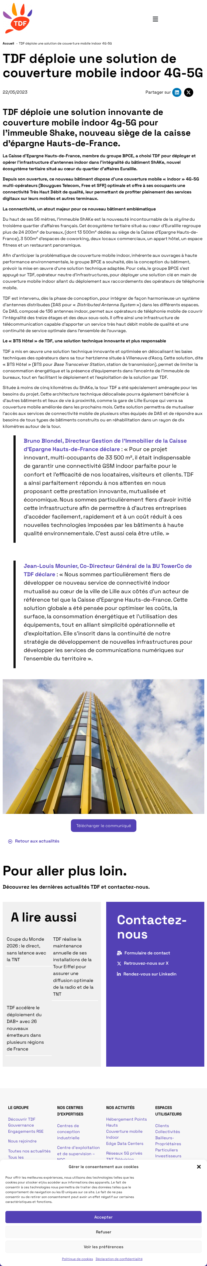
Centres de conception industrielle (68, 1131)
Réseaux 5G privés (124, 1153)
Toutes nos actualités (29, 1151)
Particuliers (166, 1149)
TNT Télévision (120, 1159)
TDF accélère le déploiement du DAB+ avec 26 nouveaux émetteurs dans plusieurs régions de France (25, 1028)
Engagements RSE (25, 1131)
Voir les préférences (103, 1246)
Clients (162, 1125)
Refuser (103, 1231)
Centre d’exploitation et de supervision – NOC (78, 1153)
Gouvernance (21, 1125)
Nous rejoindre (22, 1141)
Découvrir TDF (21, 1119)
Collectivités (167, 1131)
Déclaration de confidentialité (119, 1259)
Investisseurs (168, 1155)
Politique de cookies (77, 1259)
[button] (199, 1166)
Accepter (103, 1217)
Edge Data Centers (124, 1143)
